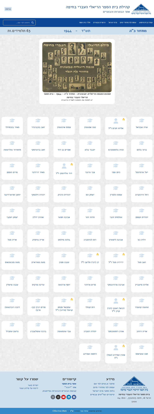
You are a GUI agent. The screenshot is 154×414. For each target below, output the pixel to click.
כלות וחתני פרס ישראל (103, 391)
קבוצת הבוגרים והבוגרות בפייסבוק (59, 391)
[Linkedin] (68, 397)
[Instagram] (58, 397)
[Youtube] (63, 397)
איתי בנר (84, 411)
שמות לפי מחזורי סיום (128, 22)
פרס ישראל (112, 22)
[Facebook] (74, 397)
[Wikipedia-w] (53, 397)
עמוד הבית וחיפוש (145, 22)
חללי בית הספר (84, 22)
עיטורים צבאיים (99, 22)
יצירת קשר (33, 385)
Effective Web (60, 411)
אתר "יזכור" (70, 387)
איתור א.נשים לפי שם (104, 383)
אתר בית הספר (69, 383)
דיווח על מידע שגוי (28, 388)
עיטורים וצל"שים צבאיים (102, 394)
